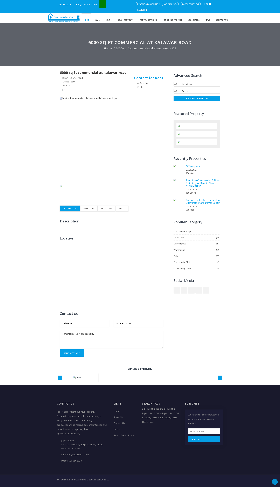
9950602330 (64, 4)
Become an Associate (147, 4)
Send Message (72, 353)
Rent (108, 20)
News (207, 20)
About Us (88, 208)
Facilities (106, 208)
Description (70, 208)
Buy (96, 20)
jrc (63, 89)
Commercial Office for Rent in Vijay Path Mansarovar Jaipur (203, 201)
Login (207, 4)
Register (142, 9)
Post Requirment (190, 4)
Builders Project (173, 20)
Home (86, 20)
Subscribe (197, 439)
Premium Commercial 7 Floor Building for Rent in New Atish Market (203, 183)
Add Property (170, 4)
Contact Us (222, 20)
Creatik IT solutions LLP (98, 479)
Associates (194, 20)
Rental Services (148, 20)
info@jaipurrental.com (86, 4)
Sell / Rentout (125, 20)
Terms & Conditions (124, 435)
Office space (193, 166)
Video (122, 208)
